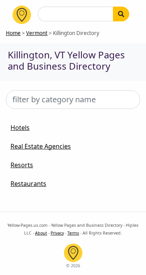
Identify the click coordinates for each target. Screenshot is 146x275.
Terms (73, 233)
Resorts (22, 165)
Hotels (20, 127)
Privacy (57, 233)
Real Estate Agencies (41, 146)
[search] (121, 14)
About (41, 233)
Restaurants (28, 183)
